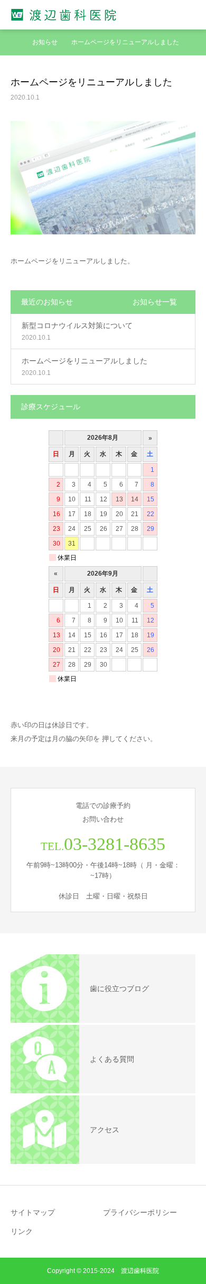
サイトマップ (33, 1212)
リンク (22, 1231)
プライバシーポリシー (140, 1212)
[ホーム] (14, 42)
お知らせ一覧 (155, 302)
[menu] (191, 14)
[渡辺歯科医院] (64, 15)
